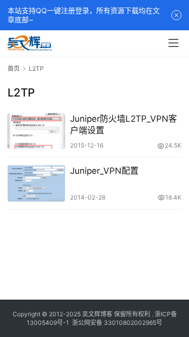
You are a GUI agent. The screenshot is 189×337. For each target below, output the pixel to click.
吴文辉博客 (97, 314)
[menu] (173, 43)
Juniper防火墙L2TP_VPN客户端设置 (123, 124)
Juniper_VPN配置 (104, 171)
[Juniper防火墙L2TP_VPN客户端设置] (36, 131)
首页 (14, 68)
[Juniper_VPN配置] (36, 183)
